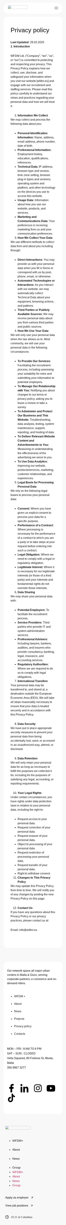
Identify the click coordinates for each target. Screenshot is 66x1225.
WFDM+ (17, 1140)
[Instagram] (37, 1088)
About (16, 1149)
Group (16, 1167)
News (16, 1158)
